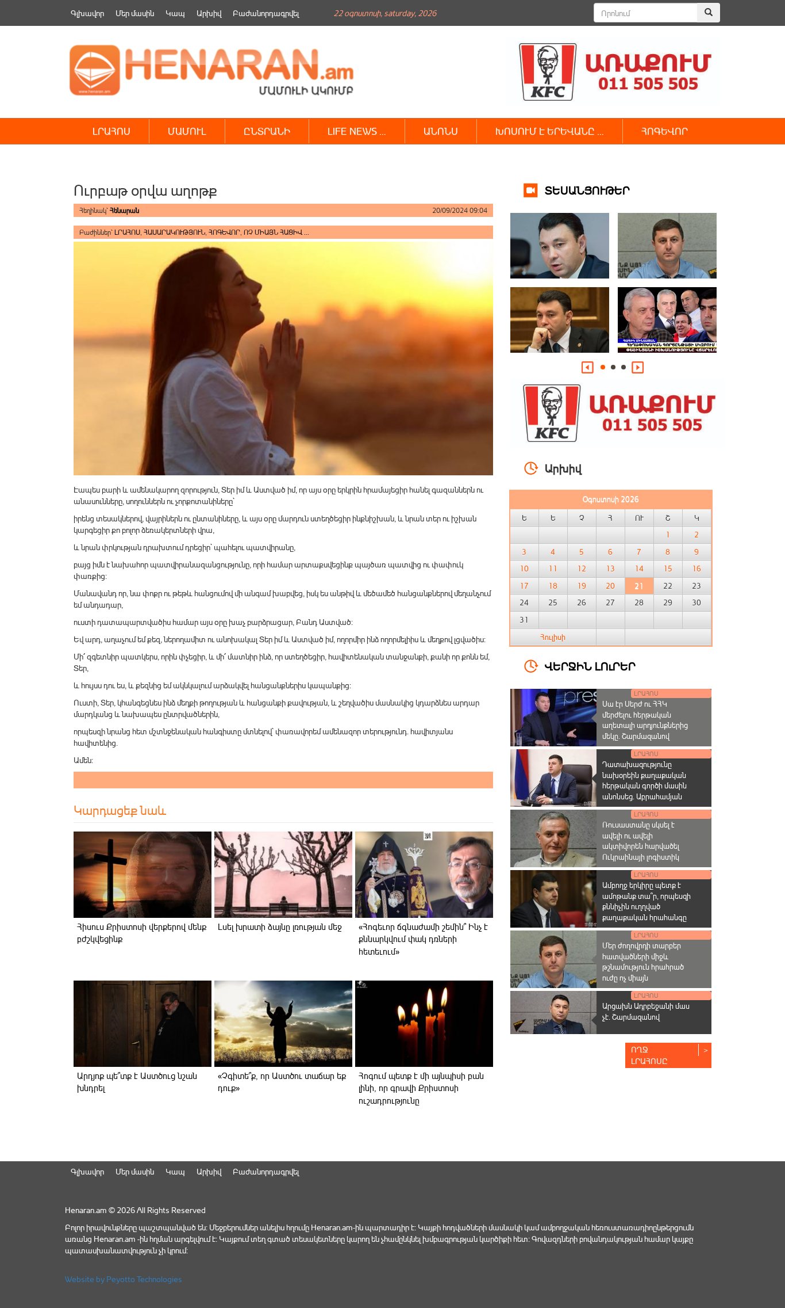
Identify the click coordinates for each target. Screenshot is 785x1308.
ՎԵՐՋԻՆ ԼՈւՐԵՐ (590, 665)
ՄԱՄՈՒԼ (187, 131)
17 (524, 585)
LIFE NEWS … (357, 131)
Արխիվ (209, 13)
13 (610, 568)
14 (639, 568)
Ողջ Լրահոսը (649, 1055)
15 (667, 568)
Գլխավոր (87, 13)
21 (639, 585)
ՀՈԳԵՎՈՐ (664, 131)
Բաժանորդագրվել (266, 13)
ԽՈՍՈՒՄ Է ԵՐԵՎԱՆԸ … (549, 131)
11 (552, 568)
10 (524, 568)
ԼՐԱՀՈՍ (111, 131)
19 (581, 585)
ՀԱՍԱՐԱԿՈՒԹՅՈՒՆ (174, 232)
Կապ (175, 13)
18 (552, 585)
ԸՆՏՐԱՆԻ (267, 131)
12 (581, 568)
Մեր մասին (135, 13)
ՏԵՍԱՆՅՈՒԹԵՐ (587, 189)
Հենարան (124, 210)
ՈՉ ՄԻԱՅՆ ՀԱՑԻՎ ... (276, 232)
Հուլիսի (552, 637)
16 (696, 568)
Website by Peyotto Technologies (123, 1279)
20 (610, 585)
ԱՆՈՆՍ (441, 131)
